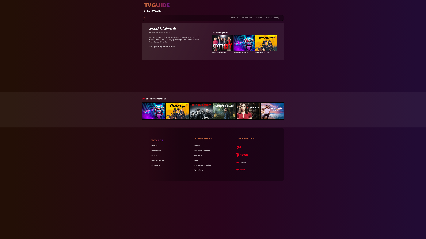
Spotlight (198, 155)
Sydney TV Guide (152, 11)
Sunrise (197, 146)
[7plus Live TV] (242, 163)
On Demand (247, 18)
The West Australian (202, 165)
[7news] (242, 155)
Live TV (234, 18)
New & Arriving (272, 18)
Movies (259, 18)
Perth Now (198, 170)
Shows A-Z (155, 165)
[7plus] (238, 148)
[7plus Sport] (240, 170)
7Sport (196, 160)
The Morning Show (202, 150)
